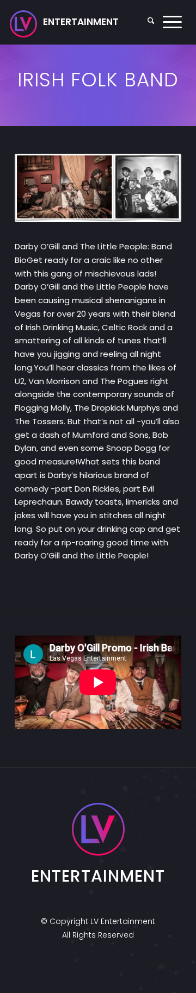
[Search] (151, 22)
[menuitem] (151, 22)
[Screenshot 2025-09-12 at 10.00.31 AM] (98, 188)
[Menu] (172, 22)
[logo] (64, 22)
